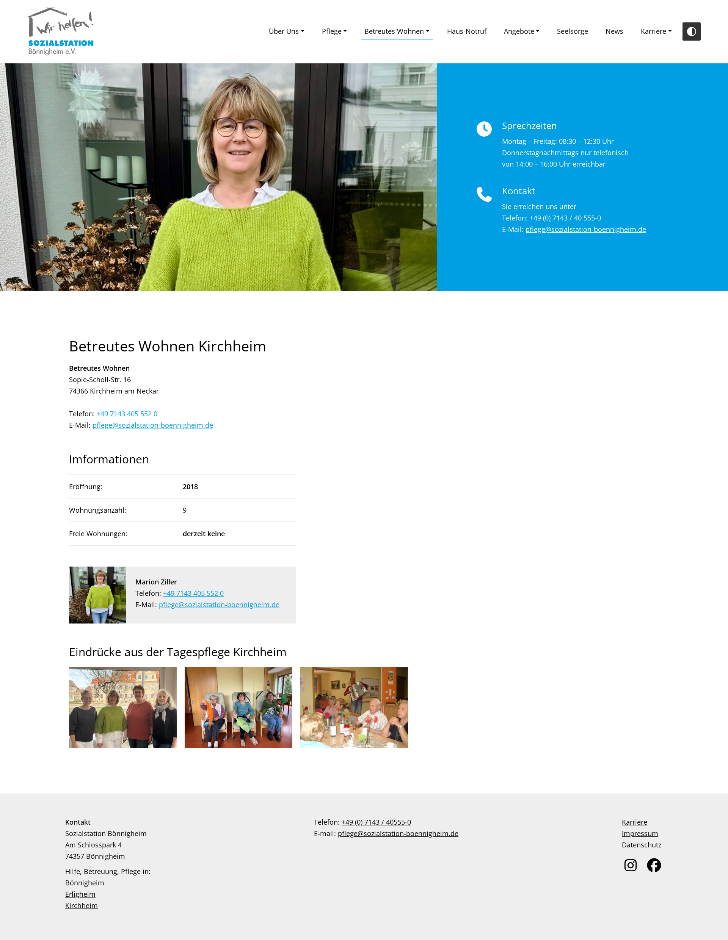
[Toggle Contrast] (691, 31)
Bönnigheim (84, 882)
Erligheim (80, 894)
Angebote (519, 31)
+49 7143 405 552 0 (127, 413)
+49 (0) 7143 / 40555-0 (376, 822)
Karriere (653, 31)
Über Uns (284, 31)
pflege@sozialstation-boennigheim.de (586, 229)
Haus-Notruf (466, 31)
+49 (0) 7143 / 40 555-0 (565, 217)
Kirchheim (81, 905)
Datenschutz (641, 844)
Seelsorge (572, 31)
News (614, 31)
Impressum (640, 833)
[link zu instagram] (630, 865)
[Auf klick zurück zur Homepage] (61, 31)
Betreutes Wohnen (394, 31)
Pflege (332, 31)
